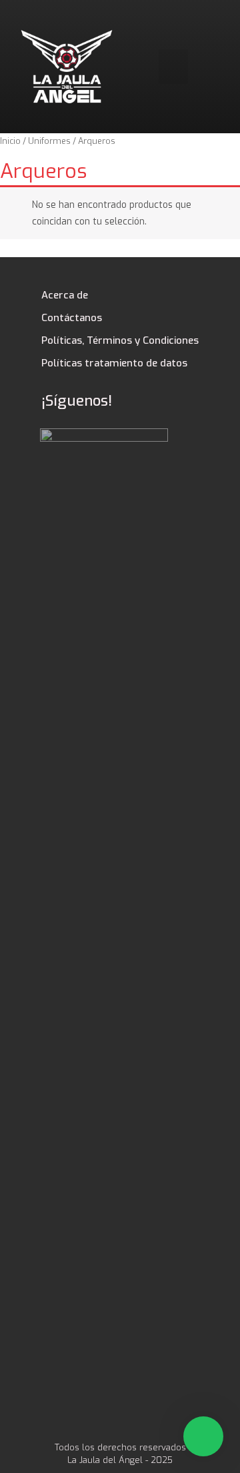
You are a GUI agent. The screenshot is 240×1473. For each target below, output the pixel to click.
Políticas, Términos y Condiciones (120, 340)
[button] (174, 67)
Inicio (10, 141)
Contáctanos (71, 317)
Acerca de (64, 295)
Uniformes (49, 141)
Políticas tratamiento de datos (114, 363)
